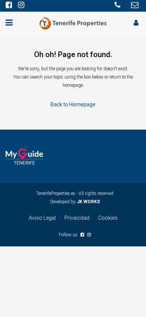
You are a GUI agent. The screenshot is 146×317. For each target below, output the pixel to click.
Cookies (108, 218)
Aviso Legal (42, 218)
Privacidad (76, 218)
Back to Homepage (73, 104)
